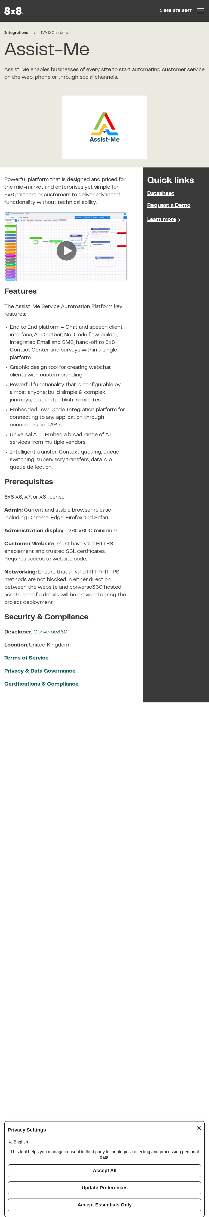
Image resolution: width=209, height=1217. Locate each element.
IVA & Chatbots (54, 33)
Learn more (161, 219)
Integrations (16, 33)
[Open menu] (200, 11)
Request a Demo (168, 205)
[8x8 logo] (14, 11)
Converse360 (50, 632)
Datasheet (160, 193)
